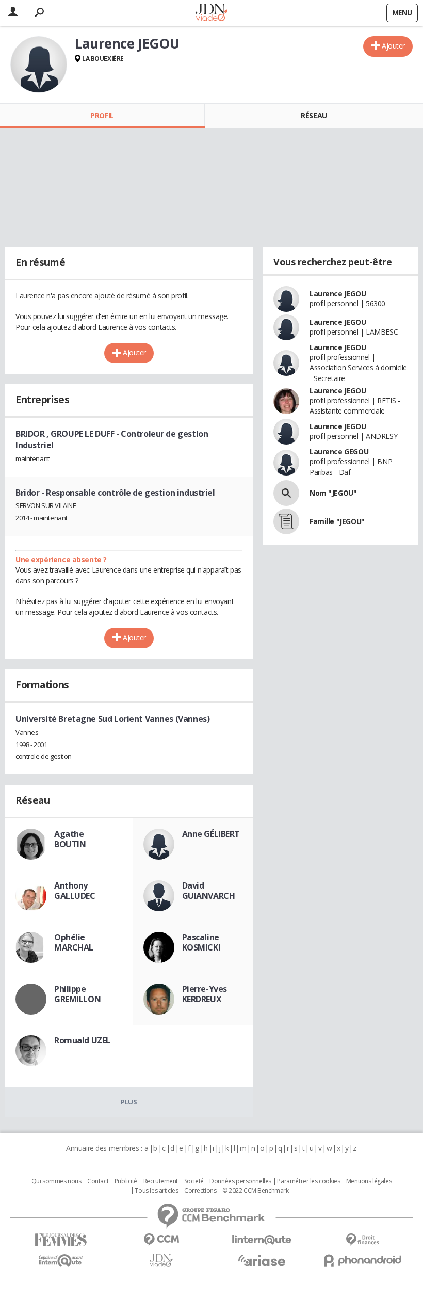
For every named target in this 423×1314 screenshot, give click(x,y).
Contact (97, 1181)
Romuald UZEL (82, 1040)
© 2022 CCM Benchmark (255, 1190)
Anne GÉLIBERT (211, 834)
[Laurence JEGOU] (38, 64)
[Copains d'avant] (60, 1260)
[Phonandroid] (362, 1260)
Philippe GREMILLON (77, 994)
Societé (194, 1181)
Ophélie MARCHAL (73, 942)
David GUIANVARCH (208, 890)
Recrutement (160, 1181)
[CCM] (161, 1239)
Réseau (314, 115)
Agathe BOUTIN (70, 839)
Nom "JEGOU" (333, 493)
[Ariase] (262, 1260)
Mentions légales (369, 1181)
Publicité (126, 1181)
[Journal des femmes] (60, 1239)
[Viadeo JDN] (161, 1260)
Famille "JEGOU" (337, 521)
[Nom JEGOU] (286, 493)
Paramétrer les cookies (308, 1181)
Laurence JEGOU (338, 293)
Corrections (200, 1190)
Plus (129, 1101)
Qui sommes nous (56, 1181)
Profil (101, 115)
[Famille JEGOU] (286, 521)
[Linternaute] (262, 1240)
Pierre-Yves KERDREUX (204, 994)
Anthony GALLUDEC (74, 890)
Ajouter (393, 46)
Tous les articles (156, 1190)
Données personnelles (240, 1181)
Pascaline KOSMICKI (201, 942)
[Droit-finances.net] (362, 1239)
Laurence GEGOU (339, 451)
